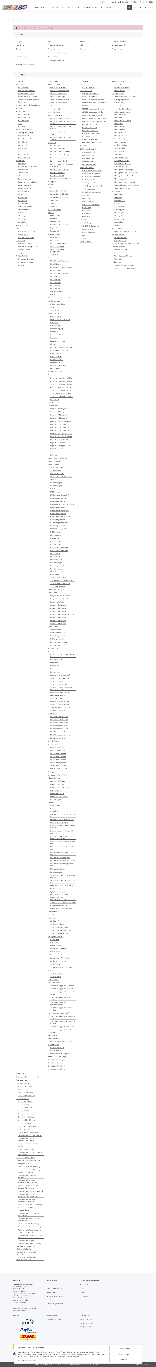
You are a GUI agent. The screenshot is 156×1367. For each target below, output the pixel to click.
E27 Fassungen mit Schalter (60, 517)
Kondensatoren (23, 120)
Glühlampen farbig (57, 793)
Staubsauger (22, 151)
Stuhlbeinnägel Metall (122, 188)
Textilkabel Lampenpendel (25, 1157)
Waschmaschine (24, 157)
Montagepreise (53, 648)
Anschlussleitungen (55, 115)
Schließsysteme (119, 253)
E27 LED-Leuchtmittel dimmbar (93, 109)
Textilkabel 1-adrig (22, 1080)
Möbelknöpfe (119, 213)
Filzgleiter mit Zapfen (121, 167)
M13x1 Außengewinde (58, 756)
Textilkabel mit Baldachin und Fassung (28, 1176)
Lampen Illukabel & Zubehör (60, 596)
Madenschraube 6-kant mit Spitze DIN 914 (62, 848)
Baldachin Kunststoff (57, 149)
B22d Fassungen (56, 486)
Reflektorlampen (85, 241)
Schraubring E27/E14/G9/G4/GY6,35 (62, 580)
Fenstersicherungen (121, 250)
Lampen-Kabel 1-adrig (58, 605)
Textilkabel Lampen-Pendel (25, 1149)
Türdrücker (118, 225)
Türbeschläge (117, 262)
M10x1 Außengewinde (58, 753)
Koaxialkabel (22, 265)
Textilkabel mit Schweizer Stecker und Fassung (30, 1236)
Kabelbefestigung (56, 329)
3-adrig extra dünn (25, 1102)
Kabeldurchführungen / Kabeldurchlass (122, 113)
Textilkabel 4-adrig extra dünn (26, 1126)
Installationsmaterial (55, 313)
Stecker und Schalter (55, 936)
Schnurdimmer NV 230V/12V (60, 197)
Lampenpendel (53, 627)
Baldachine (52, 142)
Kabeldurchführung (55, 372)
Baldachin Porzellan (57, 172)
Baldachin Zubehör (57, 175)
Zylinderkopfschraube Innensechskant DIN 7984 (59, 893)
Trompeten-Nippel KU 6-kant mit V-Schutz (62, 1017)
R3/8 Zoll (53, 295)
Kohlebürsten (23, 142)
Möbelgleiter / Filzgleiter (120, 157)
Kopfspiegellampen (89, 164)
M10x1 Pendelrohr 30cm (59, 723)
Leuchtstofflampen (86, 223)
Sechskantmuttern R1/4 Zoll (60, 701)
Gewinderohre (53, 258)
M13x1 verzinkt (55, 279)
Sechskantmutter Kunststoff (60, 675)
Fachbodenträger (120, 237)
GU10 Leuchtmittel (89, 189)
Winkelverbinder (120, 148)
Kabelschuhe (55, 338)
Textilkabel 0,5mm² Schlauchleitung (28, 1077)
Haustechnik (20, 160)
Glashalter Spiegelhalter (123, 109)
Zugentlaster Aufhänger (56, 1060)
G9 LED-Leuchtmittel (89, 127)
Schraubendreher (24, 210)
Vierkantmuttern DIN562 (59, 710)
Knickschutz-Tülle (54, 403)
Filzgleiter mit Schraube (122, 163)
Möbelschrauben (120, 130)
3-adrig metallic (23, 1111)
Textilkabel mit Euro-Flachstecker (30, 1135)
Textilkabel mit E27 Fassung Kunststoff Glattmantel (28, 1200)
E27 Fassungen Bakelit (58, 507)
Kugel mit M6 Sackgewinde (59, 418)
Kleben (52, 344)
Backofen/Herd (23, 136)
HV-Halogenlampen (86, 167)
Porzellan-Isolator (56, 359)
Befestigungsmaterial (122, 100)
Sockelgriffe (118, 222)
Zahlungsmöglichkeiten (56, 61)
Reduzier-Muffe (55, 240)
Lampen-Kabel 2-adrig (58, 608)
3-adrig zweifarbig (24, 1123)
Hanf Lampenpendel (57, 633)
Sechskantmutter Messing (59, 678)
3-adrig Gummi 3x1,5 (25, 1108)
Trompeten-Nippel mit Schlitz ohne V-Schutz (62, 1009)
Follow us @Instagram (119, 41)
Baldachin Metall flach (58, 158)
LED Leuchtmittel (86, 90)
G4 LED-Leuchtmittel (89, 124)
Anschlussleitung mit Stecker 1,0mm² (60, 133)
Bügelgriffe (118, 197)
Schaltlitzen (54, 307)
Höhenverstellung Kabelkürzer (29, 1161)
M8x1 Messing (55, 286)
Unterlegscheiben (54, 1038)
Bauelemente (20, 111)
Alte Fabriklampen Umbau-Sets (61, 476)
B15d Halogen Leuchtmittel (92, 171)
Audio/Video (20, 84)
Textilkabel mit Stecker (26, 1241)
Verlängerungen (53, 1044)
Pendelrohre (52, 713)
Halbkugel (53, 455)
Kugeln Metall (53, 406)
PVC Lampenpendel (57, 639)
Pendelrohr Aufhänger (58, 738)
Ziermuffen (54, 255)
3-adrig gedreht (23, 1105)
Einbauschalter (53, 203)
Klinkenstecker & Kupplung (28, 97)
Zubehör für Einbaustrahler (60, 583)
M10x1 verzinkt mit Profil (59, 273)
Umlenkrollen (52, 1035)
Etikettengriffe (119, 200)
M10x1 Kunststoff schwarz (59, 261)
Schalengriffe (119, 219)
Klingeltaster (22, 197)
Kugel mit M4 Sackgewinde (59, 412)
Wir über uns (52, 57)
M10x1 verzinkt (55, 270)
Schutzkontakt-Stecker (58, 955)
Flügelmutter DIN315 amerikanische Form (63, 655)
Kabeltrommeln (55, 1051)
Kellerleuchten (23, 191)
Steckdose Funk (55, 921)
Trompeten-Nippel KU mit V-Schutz (62, 1027)
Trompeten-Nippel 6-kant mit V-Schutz (61, 998)
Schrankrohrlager (120, 139)
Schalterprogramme (25, 207)
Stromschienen (53, 979)
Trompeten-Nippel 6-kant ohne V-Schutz (62, 993)
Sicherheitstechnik (118, 247)
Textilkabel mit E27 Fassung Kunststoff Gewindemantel (28, 1195)
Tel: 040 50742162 (146, 2)
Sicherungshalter (24, 250)
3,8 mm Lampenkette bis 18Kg (61, 384)
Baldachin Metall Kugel (58, 161)
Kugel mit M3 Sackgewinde (59, 409)
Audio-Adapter (23, 87)
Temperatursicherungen (27, 253)
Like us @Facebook (118, 45)
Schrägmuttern (55, 672)
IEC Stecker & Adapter (26, 262)
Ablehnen (123, 1359)
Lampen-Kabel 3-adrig (58, 611)
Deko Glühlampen (86, 146)
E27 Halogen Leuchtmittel (91, 177)
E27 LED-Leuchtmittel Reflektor (93, 112)
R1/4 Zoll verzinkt (56, 292)
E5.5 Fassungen (55, 535)
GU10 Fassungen (56, 560)
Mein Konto (115, 2)
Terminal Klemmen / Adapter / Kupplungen (29, 101)
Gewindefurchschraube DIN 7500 (62, 819)
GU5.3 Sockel (86, 211)
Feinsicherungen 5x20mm (27, 182)
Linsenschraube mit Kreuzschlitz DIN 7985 (62, 832)
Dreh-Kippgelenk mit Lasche (60, 225)
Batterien (19, 108)
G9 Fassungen (55, 557)
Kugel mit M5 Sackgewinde (59, 415)
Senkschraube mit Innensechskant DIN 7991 (62, 876)
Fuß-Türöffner (119, 207)
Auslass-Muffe (55, 237)
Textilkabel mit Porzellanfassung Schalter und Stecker (29, 1231)
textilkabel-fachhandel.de (25, 65)
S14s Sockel (86, 217)
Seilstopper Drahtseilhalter (57, 906)
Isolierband (54, 322)
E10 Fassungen (55, 492)
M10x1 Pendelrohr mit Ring (60, 735)
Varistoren (22, 127)
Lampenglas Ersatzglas (56, 590)
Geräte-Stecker (55, 946)
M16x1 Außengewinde (58, 760)
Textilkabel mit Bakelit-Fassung (29, 1167)
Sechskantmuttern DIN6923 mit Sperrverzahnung (61, 688)
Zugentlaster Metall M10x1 (57, 1066)
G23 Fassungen (55, 544)
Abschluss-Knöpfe (54, 84)
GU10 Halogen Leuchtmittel (92, 186)
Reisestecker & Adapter (58, 949)
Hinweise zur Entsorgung (57, 53)
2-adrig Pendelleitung (26, 1092)
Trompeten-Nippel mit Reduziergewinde (58, 1003)
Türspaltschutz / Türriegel (123, 256)
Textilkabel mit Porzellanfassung (29, 1227)
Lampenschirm (23, 1164)
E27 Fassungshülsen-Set (58, 523)
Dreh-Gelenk (54, 219)
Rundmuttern (55, 669)
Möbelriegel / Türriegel (122, 120)
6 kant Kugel (54, 452)
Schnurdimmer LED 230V (59, 194)
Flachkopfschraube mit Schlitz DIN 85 (62, 815)
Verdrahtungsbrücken (58, 366)
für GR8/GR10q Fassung (90, 226)
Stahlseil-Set (52, 912)
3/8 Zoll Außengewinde (58, 766)
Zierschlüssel (119, 151)
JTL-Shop (145, 1364)
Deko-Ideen (22, 163)
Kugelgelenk (54, 231)
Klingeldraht (22, 194)
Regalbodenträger (118, 234)
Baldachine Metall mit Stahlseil (61, 179)
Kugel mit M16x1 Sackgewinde (61, 430)
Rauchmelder (23, 204)
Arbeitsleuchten (56, 630)
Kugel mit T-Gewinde (57, 443)
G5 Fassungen (55, 553)
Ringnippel (52, 772)
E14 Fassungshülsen (57, 501)
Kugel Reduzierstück (57, 449)
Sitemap (83, 49)
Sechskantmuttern (56, 681)
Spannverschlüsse (120, 142)
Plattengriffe (118, 216)
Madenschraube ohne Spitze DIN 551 (62, 865)
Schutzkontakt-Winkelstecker (60, 958)
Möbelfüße (118, 117)
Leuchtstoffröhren (88, 232)
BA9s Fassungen (56, 489)
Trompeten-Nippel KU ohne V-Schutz (61, 1031)
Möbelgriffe (116, 191)
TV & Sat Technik (21, 256)
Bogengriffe (118, 194)
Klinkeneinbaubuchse (26, 94)
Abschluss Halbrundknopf (59, 90)
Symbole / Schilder (121, 145)
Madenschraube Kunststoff (60, 857)
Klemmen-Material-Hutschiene (61, 347)
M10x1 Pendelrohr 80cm (59, 726)
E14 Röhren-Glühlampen (59, 787)
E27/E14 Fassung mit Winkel (60, 529)
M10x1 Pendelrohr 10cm (59, 719)
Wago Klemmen (55, 369)
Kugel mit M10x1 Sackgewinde (61, 424)
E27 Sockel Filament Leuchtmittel (94, 118)
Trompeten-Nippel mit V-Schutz (61, 989)
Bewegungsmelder (25, 179)
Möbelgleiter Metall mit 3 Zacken (126, 173)
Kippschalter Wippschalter (27, 231)
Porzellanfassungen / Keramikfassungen (57, 570)
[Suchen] (129, 7)
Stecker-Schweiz (56, 964)
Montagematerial (120, 136)
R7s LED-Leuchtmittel (89, 140)
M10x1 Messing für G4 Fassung (61, 267)
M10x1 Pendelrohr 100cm (59, 729)
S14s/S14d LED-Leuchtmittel (92, 143)
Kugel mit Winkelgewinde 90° (60, 446)
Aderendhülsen (55, 316)
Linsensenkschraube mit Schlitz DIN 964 (63, 843)
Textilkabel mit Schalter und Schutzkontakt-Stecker (26, 1258)
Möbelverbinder (120, 133)
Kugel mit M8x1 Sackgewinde (60, 421)
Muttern (51, 651)
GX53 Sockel (86, 214)
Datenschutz (32, 1360)
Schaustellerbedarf (54, 778)
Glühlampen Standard (88, 149)
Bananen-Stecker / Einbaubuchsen (28, 105)
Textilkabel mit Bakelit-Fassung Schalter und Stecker (29, 1171)
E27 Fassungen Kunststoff (59, 510)
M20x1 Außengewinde (58, 763)
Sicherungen (22, 213)
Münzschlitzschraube (58, 869)
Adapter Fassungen (57, 473)
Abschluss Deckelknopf (58, 87)
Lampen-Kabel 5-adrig (58, 620)
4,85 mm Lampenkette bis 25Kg (61, 387)
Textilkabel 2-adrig (22, 1083)
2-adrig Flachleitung (25, 1086)
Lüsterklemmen (55, 353)
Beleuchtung (116, 84)
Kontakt (125, 2)
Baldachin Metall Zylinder (59, 169)
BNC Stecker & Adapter (26, 90)
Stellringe (51, 970)
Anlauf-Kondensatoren (26, 117)
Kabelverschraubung (57, 341)
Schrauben (52, 803)
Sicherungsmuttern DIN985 (60, 707)
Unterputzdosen (56, 363)
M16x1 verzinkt (55, 282)
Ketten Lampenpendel (58, 636)
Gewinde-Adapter (54, 234)
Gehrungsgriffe (119, 210)
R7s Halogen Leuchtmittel (91, 192)
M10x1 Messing (55, 264)
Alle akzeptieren (124, 1348)
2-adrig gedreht (23, 1089)
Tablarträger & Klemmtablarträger (126, 244)
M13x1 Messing (55, 276)
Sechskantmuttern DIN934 (59, 693)
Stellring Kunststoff (57, 973)
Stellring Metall (55, 976)
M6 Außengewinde (57, 747)
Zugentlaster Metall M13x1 (57, 1069)
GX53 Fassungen (56, 563)
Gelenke (50, 212)
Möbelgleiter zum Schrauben (124, 176)
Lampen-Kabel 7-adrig (58, 623)
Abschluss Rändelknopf (58, 94)
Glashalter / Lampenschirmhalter (59, 298)
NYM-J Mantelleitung (57, 304)
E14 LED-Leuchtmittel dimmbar (93, 100)
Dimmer (50, 185)
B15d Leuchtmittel (88, 152)
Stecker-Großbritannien (58, 961)
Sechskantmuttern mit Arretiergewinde (58, 697)
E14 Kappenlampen (57, 784)
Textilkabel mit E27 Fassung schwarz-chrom (28, 1209)
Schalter (19, 228)
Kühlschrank (22, 145)
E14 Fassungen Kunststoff (59, 495)
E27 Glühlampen (88, 161)
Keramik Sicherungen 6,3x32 (28, 247)
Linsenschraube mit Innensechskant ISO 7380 (63, 827)
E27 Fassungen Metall (58, 513)
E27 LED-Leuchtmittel (89, 106)
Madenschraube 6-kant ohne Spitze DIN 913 (63, 853)
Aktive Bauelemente (25, 114)
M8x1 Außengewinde (57, 750)
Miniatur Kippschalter (26, 237)
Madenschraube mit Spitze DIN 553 (63, 861)
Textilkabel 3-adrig (22, 1098)
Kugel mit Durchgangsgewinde (61, 436)
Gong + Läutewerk (24, 185)
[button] (135, 7)
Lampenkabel (52, 593)
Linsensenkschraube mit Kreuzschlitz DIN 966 (59, 837)
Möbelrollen (118, 123)
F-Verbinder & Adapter (26, 259)
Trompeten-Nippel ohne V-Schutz (62, 986)
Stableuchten (55, 645)
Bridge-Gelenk (55, 216)
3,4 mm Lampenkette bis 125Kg (61, 396)
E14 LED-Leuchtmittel (89, 97)
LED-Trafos (86, 137)
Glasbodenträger (120, 240)
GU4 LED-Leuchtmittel (90, 130)
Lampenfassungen (54, 464)
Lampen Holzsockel (54, 461)
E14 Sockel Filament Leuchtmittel (94, 103)
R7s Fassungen (55, 574)
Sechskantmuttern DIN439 (59, 684)
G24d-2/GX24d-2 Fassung (59, 547)
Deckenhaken (55, 806)
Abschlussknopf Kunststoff (59, 100)
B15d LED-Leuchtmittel (90, 94)
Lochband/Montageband (59, 350)
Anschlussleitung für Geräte (60, 118)
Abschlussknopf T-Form (58, 103)
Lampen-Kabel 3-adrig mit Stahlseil (62, 614)
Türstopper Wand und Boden (124, 268)
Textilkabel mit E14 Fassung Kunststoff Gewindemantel (28, 1181)
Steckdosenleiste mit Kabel (59, 927)
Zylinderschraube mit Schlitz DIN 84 (63, 902)
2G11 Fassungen (56, 470)
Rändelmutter (55, 666)
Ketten (50, 375)
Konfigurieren (124, 1354)
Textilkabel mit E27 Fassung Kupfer (30, 1205)
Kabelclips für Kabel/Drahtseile (61, 909)
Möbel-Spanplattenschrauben (125, 231)
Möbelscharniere (120, 127)
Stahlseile (51, 915)
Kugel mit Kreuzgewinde (59, 440)
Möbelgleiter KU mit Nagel (123, 170)
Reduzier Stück (53, 744)
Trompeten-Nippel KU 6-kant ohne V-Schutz (62, 1022)
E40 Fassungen (55, 532)
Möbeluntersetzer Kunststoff (124, 182)
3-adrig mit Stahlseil (25, 1114)
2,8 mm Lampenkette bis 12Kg (61, 381)
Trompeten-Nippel (54, 983)
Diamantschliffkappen (58, 781)
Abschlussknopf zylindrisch (60, 106)
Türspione (118, 259)
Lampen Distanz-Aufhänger (57, 458)
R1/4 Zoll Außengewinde (59, 769)
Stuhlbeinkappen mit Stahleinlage (126, 185)
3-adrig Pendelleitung (26, 1117)
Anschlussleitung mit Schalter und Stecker (62, 122)
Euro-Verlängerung (57, 1047)
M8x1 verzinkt (55, 289)
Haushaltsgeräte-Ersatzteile (25, 133)
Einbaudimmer (55, 188)
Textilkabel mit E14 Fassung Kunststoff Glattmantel (28, 1187)
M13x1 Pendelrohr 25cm (59, 716)
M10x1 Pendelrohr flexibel (59, 732)
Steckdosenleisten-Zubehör (60, 933)
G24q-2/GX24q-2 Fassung (59, 550)
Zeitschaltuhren (24, 173)
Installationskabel (24, 188)
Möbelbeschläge (118, 94)
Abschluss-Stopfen (54, 112)
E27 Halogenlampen (89, 180)
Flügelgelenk (54, 228)
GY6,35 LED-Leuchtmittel (91, 134)
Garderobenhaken (120, 106)
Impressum (21, 1360)
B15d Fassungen (56, 483)
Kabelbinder (54, 332)
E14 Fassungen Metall (58, 498)
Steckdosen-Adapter (57, 924)
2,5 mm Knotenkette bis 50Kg (60, 393)
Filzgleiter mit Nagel (121, 160)
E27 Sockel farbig (56, 790)
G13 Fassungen (55, 541)
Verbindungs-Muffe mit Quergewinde (58, 250)
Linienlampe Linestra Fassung (61, 566)
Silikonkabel (54, 310)
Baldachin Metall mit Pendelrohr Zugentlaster (61, 165)
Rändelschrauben (54, 741)
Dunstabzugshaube (25, 139)
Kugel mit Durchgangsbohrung (61, 433)
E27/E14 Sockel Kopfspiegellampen (94, 121)
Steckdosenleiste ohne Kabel (60, 930)
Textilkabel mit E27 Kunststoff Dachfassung (28, 1214)
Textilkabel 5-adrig (22, 1129)
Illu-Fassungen (55, 800)
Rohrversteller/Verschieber (57, 775)
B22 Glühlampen (88, 155)
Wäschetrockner (24, 154)
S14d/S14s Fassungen (58, 577)
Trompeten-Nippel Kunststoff (58, 1013)
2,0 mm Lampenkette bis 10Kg (61, 378)
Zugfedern (118, 154)
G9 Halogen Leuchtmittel (91, 183)
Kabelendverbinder (57, 335)
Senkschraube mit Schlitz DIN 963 (62, 886)
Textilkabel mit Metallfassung (28, 1224)
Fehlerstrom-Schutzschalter (60, 319)
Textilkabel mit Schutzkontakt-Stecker (29, 1145)
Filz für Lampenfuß (54, 209)
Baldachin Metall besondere (60, 152)
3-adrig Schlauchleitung (26, 1120)
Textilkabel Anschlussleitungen (27, 1132)
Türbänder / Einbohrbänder (124, 265)
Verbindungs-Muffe (57, 246)
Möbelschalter (119, 90)
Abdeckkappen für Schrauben (125, 97)
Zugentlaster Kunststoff (56, 1063)
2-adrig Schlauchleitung (26, 1095)
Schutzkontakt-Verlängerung (60, 1054)
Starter (84, 238)
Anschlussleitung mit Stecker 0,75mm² (60, 128)
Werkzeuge (22, 216)
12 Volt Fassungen (56, 467)
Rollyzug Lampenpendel (58, 642)
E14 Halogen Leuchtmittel (91, 174)
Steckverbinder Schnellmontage (61, 967)
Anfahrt (133, 2)
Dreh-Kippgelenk (56, 222)
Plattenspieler (23, 148)
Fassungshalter (55, 538)
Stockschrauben (56, 889)
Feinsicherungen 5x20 (26, 244)
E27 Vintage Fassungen (58, 526)
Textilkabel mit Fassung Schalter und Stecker (29, 1219)
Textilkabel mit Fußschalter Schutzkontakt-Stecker (27, 1139)
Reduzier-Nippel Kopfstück (59, 243)
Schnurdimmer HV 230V (58, 191)
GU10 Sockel (86, 207)
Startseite (103, 2)
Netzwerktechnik (22, 225)
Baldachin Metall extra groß (60, 155)
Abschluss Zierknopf (57, 97)
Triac (20, 123)
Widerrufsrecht (53, 49)
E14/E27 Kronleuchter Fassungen (62, 504)
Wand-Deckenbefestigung (57, 1057)
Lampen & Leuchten (121, 87)
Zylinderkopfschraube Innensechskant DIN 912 (59, 898)
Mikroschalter (23, 234)
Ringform (85, 235)
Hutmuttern (54, 663)
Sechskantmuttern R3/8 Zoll (60, 704)
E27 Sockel (86, 198)
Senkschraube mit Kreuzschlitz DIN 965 (62, 881)
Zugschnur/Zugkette (57, 587)
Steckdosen (52, 918)
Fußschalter (54, 943)
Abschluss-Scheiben (55, 109)
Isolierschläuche (56, 326)
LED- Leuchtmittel (86, 195)
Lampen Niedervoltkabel (59, 599)
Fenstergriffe (119, 204)
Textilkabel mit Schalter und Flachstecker (26, 1253)
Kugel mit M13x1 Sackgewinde (61, 427)
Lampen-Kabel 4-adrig (58, 617)
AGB (81, 45)
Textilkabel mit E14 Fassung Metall (30, 1191)
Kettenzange (54, 399)
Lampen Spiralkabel (57, 602)
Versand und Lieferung (56, 45)
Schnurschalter (55, 952)
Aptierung (53, 480)
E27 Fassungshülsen (57, 520)
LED (81, 84)
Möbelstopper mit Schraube (124, 179)
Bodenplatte (52, 182)
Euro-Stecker (54, 939)
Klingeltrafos (22, 200)
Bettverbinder (119, 103)
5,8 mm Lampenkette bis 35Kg (61, 390)
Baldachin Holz (55, 146)
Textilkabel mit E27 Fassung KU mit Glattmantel (30, 1153)
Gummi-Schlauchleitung (58, 796)
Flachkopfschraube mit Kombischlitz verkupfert (63, 810)
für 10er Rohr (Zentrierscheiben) (61, 1041)
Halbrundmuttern (56, 660)
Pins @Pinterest (117, 49)
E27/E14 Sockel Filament (90, 204)
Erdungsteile (52, 206)
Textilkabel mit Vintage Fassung (29, 1244)
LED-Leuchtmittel (88, 87)
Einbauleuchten (53, 200)
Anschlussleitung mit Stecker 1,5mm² (60, 138)
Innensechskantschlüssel (59, 823)
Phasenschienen (56, 356)
